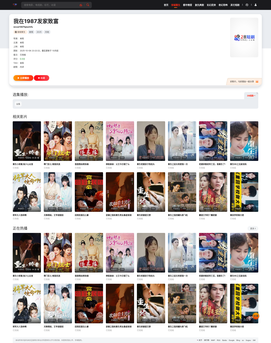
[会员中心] (255, 4)
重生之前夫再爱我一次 (178, 164)
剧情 (31, 32)
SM (254, 340)
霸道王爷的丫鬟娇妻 (208, 215)
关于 (200, 340)
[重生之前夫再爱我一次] (182, 141)
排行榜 (206, 340)
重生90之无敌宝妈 (238, 164)
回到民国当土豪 (82, 215)
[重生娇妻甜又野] (151, 192)
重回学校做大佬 (237, 215)
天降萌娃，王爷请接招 (54, 215)
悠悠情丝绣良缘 (82, 164)
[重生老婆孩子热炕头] (151, 141)
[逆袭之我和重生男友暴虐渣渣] (120, 192)
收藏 (43, 78)
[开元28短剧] (15, 5)
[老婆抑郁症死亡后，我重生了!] (213, 141)
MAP (213, 340)
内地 (47, 32)
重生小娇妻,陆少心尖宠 (23, 164)
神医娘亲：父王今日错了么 (118, 164)
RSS (218, 340)
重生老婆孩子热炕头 (146, 164)
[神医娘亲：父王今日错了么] (120, 141)
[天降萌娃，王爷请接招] (58, 192)
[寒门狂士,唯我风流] (58, 141)
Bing (238, 340)
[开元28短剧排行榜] (82, 5)
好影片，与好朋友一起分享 (242, 81)
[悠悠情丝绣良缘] (89, 141)
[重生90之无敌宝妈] (244, 141)
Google (231, 340)
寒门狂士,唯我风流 (52, 164)
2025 (39, 32)
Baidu (224, 340)
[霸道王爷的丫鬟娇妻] (213, 192)
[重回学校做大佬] (244, 192)
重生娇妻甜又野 (144, 215)
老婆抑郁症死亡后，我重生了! (212, 164)
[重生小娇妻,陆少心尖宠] (27, 141)
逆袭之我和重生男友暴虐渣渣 (119, 215)
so (243, 340)
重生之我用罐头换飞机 (178, 215)
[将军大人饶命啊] (27, 192)
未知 (22, 38)
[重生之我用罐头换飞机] (182, 192)
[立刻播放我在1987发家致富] (244, 37)
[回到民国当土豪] (89, 192)
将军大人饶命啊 (20, 215)
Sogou (248, 340)
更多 (252, 228)
